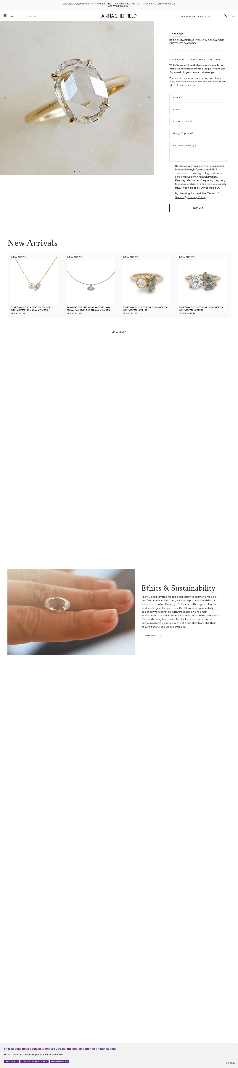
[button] (4, 98)
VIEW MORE (119, 332)
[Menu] (5, 16)
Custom (31, 16)
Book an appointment (196, 16)
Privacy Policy (196, 197)
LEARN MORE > (151, 636)
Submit (198, 208)
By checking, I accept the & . (197, 195)
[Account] (225, 16)
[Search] (12, 16)
